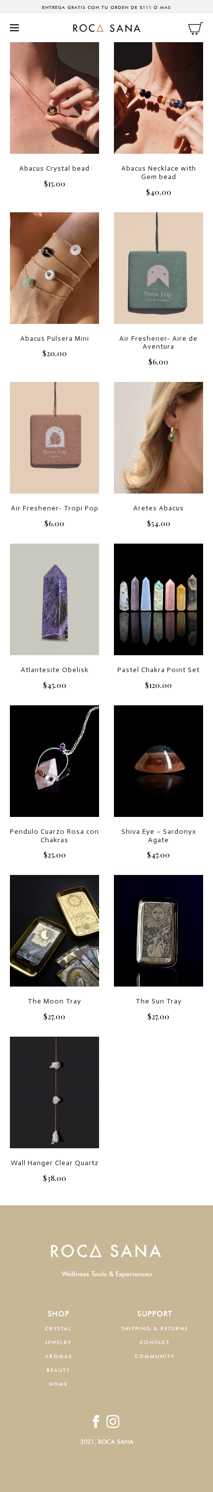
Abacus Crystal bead (54, 168)
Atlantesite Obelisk (55, 670)
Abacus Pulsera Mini (54, 338)
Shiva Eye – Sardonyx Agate (158, 835)
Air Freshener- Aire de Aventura (158, 342)
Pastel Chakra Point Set (158, 670)
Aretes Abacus (158, 508)
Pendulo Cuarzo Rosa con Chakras (54, 835)
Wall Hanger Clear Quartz (55, 1163)
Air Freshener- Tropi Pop (55, 508)
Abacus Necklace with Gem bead (158, 172)
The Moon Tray (54, 1001)
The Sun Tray (159, 1001)
